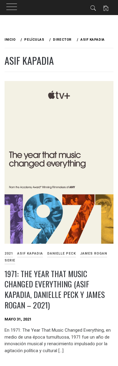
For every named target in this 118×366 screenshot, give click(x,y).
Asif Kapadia (30, 253)
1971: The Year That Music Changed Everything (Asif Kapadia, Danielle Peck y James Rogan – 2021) (55, 289)
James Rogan (93, 253)
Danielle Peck (61, 253)
